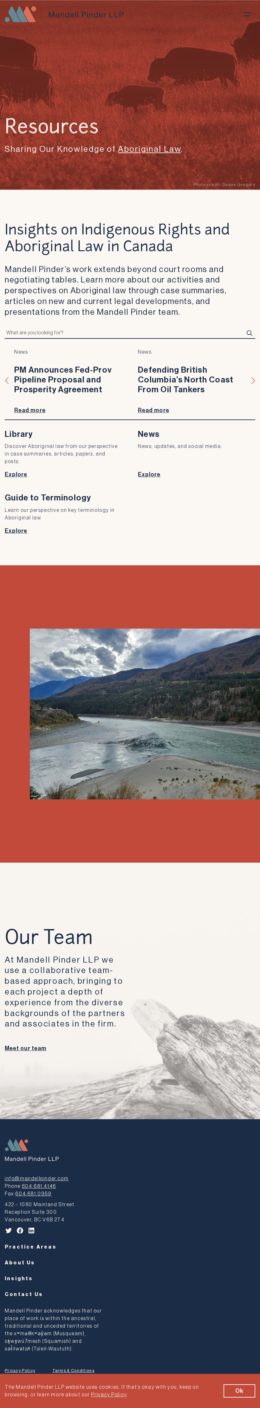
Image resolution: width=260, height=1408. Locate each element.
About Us (20, 1262)
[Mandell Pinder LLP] (64, 14)
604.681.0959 (33, 1193)
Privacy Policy (20, 1370)
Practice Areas (30, 1247)
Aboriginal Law (149, 149)
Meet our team (25, 1048)
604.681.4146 (39, 1186)
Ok (239, 1391)
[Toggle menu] (247, 14)
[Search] (249, 333)
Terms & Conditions (73, 1370)
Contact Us (24, 1294)
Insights (19, 1278)
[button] (7, 380)
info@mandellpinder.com (36, 1178)
